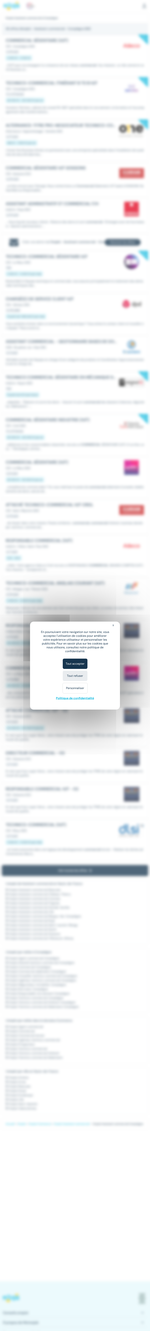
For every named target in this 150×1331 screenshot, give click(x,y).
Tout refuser (75, 676)
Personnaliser (75, 688)
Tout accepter (75, 664)
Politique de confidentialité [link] (75, 698)
